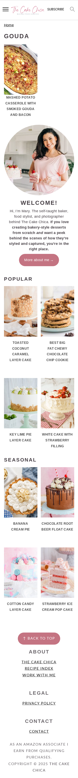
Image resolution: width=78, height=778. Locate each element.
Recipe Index (39, 669)
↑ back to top (39, 638)
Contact (39, 732)
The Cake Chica (39, 662)
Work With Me (39, 675)
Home (9, 25)
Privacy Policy (39, 703)
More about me (36, 260)
